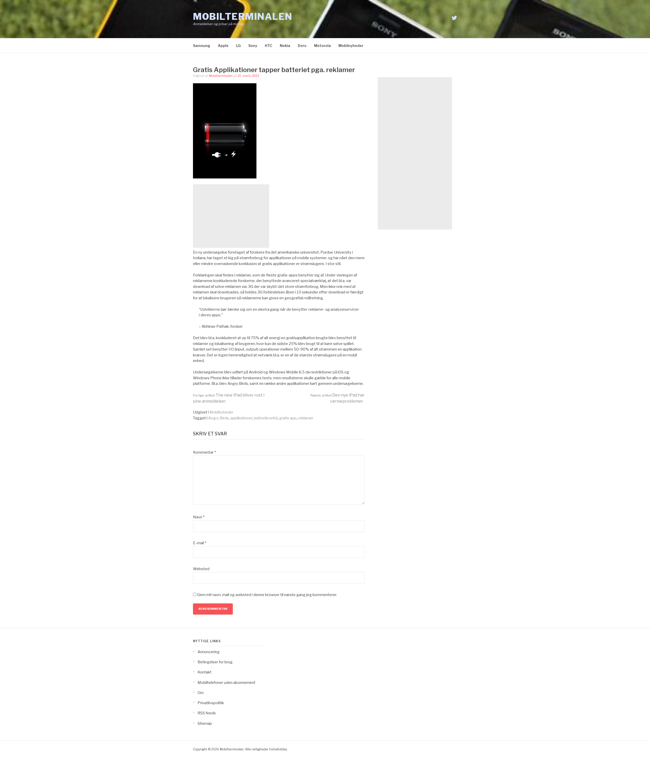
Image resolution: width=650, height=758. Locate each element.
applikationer (241, 418)
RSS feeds (207, 713)
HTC (268, 45)
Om (201, 692)
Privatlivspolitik (211, 703)
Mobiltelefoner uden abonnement (226, 682)
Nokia (285, 45)
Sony (252, 45)
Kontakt (205, 672)
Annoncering (209, 652)
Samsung (201, 45)
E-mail (199, 543)
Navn (198, 517)
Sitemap (205, 723)
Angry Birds (218, 418)
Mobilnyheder (350, 45)
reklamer (305, 418)
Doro (302, 45)
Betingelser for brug (215, 662)
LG (238, 45)
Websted (201, 569)
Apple (223, 45)
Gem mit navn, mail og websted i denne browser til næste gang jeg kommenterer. (267, 594)
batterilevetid (266, 418)
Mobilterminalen (242, 16)
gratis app (288, 418)
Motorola (322, 45)
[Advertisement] (231, 216)
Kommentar (204, 452)
